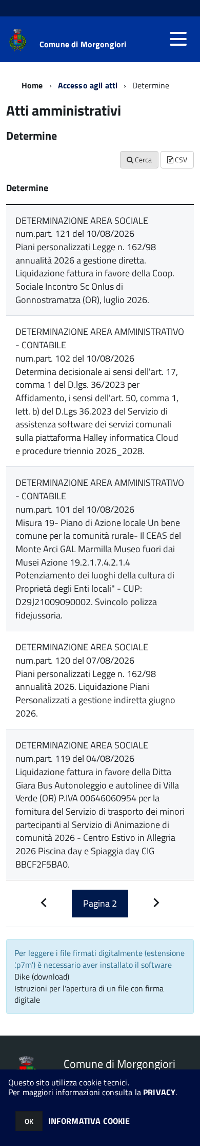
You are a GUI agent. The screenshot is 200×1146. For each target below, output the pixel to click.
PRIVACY (159, 1092)
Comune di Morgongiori (82, 44)
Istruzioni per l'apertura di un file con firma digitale (89, 994)
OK (29, 1121)
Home (32, 85)
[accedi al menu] (178, 39)
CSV (180, 159)
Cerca (142, 159)
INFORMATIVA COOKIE (89, 1121)
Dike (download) (41, 976)
